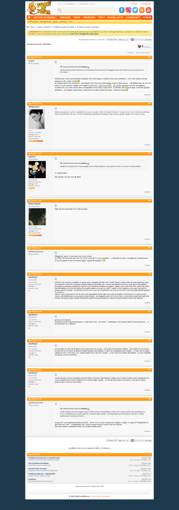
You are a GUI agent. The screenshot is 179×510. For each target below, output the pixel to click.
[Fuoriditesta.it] (39, 7)
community (133, 17)
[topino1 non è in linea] (37, 169)
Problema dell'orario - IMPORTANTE (41, 474)
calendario (63, 21)
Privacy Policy (96, 496)
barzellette (115, 17)
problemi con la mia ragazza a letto (84, 448)
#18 (149, 340)
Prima (123, 40)
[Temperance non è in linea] (36, 119)
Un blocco (105, 448)
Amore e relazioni (43, 27)
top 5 (101, 17)
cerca (70, 21)
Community (83, 4)
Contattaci (106, 496)
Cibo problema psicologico (38, 463)
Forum (32, 27)
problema (32, 479)
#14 (149, 200)
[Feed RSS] (142, 13)
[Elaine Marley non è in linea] (37, 217)
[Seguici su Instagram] (128, 13)
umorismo (89, 17)
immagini (65, 17)
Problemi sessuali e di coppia (63, 27)
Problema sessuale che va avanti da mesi (44, 458)
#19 (149, 369)
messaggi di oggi (45, 21)
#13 (149, 153)
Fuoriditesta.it (70, 4)
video (76, 17)
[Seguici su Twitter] (135, 13)
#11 (149, 57)
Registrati (147, 4)
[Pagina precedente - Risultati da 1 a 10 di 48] (127, 40)
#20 (149, 399)
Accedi (134, 4)
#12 (149, 103)
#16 (149, 274)
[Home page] (29, 17)
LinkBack (130, 52)
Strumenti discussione (142, 52)
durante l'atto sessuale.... (38, 469)
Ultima (147, 40)
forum (147, 17)
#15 (149, 248)
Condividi (147, 95)
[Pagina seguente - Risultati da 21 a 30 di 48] (142, 40)
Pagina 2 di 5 (113, 39)
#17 (149, 311)
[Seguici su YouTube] (148, 13)
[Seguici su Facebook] (122, 13)
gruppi (55, 21)
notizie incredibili (45, 17)
